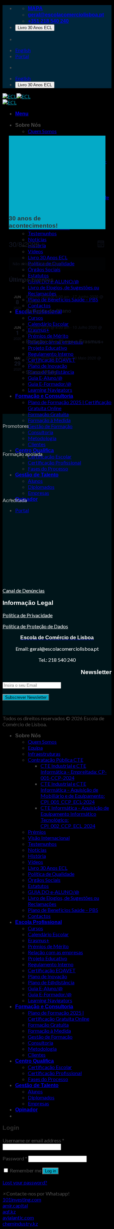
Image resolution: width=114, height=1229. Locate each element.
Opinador (26, 1109)
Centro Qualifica (34, 450)
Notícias (37, 850)
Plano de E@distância (51, 982)
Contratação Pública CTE (55, 760)
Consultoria (40, 432)
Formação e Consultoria (44, 1006)
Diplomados (41, 487)
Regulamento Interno (50, 964)
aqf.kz (9, 1211)
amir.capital (15, 1205)
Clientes (37, 444)
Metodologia (42, 438)
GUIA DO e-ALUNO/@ (53, 892)
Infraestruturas (44, 754)
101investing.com (22, 1199)
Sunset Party (41, 372)
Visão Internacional (49, 838)
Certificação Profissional (54, 462)
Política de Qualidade (51, 874)
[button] (36, 1193)
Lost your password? (25, 1182)
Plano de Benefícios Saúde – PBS (63, 910)
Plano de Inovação (47, 976)
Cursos (35, 928)
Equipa (35, 748)
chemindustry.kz (20, 1223)
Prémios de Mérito (48, 946)
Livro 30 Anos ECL (35, 27)
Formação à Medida (49, 420)
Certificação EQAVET (52, 970)
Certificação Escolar (50, 456)
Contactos (39, 916)
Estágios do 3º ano (48, 310)
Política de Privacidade (28, 615)
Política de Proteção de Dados (35, 626)
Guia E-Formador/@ (50, 994)
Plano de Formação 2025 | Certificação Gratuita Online (58, 1016)
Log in (50, 1171)
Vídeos (35, 862)
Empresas (38, 493)
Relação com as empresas (55, 952)
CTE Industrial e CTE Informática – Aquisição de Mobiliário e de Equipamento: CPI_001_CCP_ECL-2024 (73, 793)
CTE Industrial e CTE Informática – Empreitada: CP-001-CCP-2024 (74, 772)
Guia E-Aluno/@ (45, 988)
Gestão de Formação (50, 426)
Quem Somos (42, 742)
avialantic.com (18, 1217)
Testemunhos (42, 844)
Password (15, 1158)
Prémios (37, 832)
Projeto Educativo (47, 958)
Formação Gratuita (48, 414)
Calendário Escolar (48, 934)
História (37, 856)
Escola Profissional (38, 922)
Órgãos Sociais (44, 880)
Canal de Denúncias (24, 590)
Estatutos (38, 886)
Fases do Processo (48, 468)
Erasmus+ (38, 940)
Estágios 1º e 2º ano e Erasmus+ (65, 341)
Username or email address (33, 1140)
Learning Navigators (50, 1000)
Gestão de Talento (37, 474)
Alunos (35, 481)
